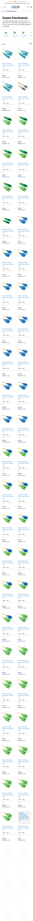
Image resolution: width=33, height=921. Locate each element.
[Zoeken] (5, 7)
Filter (4, 44)
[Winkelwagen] (31, 7)
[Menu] (2, 7)
